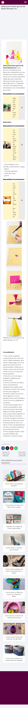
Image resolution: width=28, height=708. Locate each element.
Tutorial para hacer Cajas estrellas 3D (22, 454)
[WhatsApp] (16, 448)
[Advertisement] (14, 24)
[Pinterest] (12, 448)
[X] (7, 448)
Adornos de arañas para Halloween (6, 454)
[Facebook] (3, 448)
